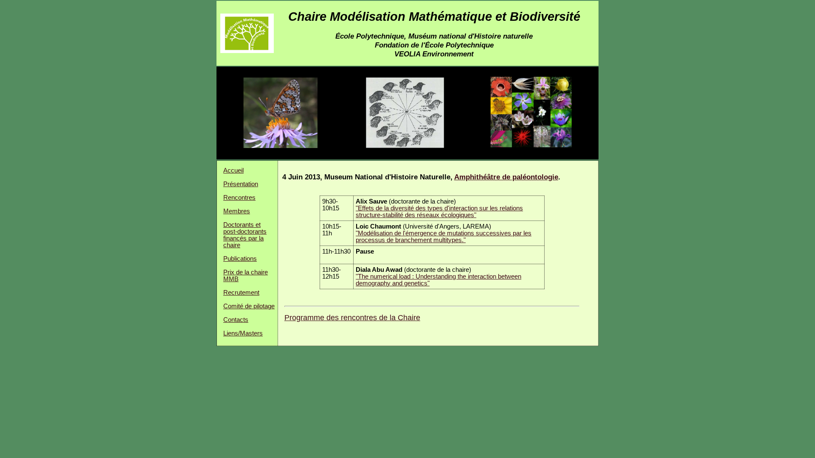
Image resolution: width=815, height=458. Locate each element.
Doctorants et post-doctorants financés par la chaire (245, 235)
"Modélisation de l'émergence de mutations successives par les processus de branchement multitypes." (443, 236)
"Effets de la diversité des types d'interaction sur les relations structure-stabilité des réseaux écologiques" (439, 211)
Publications (240, 258)
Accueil (233, 170)
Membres (236, 211)
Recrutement (241, 292)
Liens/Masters (243, 333)
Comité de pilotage (249, 306)
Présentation (240, 184)
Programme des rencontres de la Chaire (352, 317)
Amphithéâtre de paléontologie (506, 177)
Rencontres (239, 197)
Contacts (235, 319)
